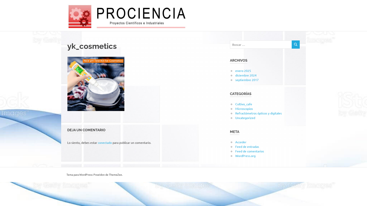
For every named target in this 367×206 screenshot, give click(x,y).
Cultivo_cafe (243, 104)
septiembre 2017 (247, 80)
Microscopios (244, 108)
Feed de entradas (247, 146)
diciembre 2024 (246, 75)
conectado (105, 142)
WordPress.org (245, 156)
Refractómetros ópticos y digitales (258, 113)
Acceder (240, 142)
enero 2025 (243, 70)
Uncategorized (245, 118)
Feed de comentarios (249, 151)
